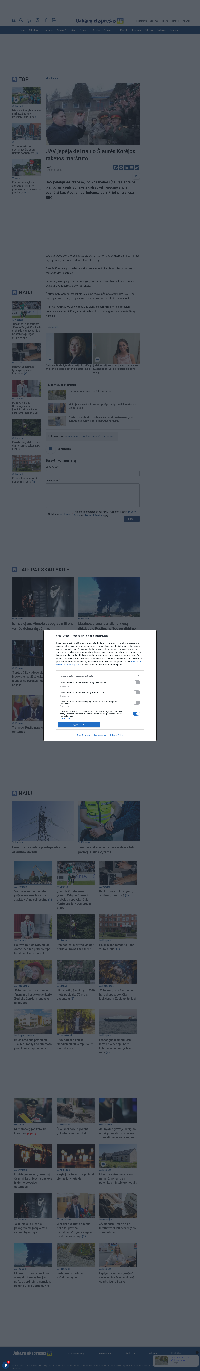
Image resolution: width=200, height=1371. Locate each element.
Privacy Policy (116, 735)
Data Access (100, 735)
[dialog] (100, 685)
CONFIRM (78, 725)
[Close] (150, 636)
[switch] (136, 682)
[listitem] (100, 675)
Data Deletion (83, 735)
